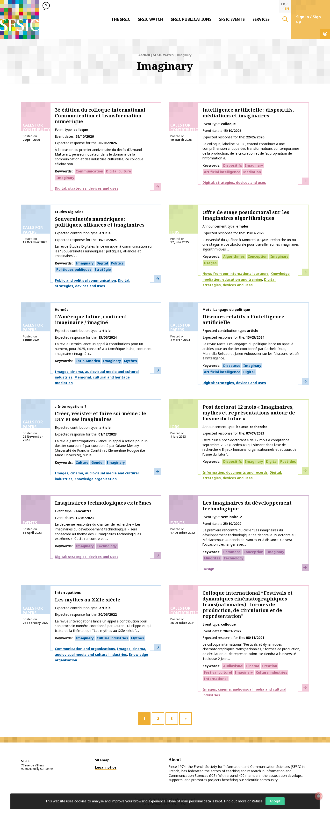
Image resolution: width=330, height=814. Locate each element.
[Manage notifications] (319, 796)
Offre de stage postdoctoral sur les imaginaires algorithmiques (245, 215)
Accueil (144, 55)
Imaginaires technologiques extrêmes (103, 503)
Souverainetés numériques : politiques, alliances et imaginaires (99, 222)
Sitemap (102, 760)
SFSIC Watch (150, 19)
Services (261, 19)
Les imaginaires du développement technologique (247, 506)
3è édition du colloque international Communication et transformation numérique (100, 116)
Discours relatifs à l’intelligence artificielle (243, 319)
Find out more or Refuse (243, 801)
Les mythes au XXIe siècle (87, 599)
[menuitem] (121, 19)
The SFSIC (120, 19)
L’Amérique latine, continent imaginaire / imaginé (91, 319)
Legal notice (105, 767)
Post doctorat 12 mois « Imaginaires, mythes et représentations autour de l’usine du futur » (248, 413)
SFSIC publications (191, 19)
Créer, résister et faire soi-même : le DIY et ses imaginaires (100, 416)
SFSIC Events (232, 19)
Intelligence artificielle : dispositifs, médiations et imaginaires (248, 113)
